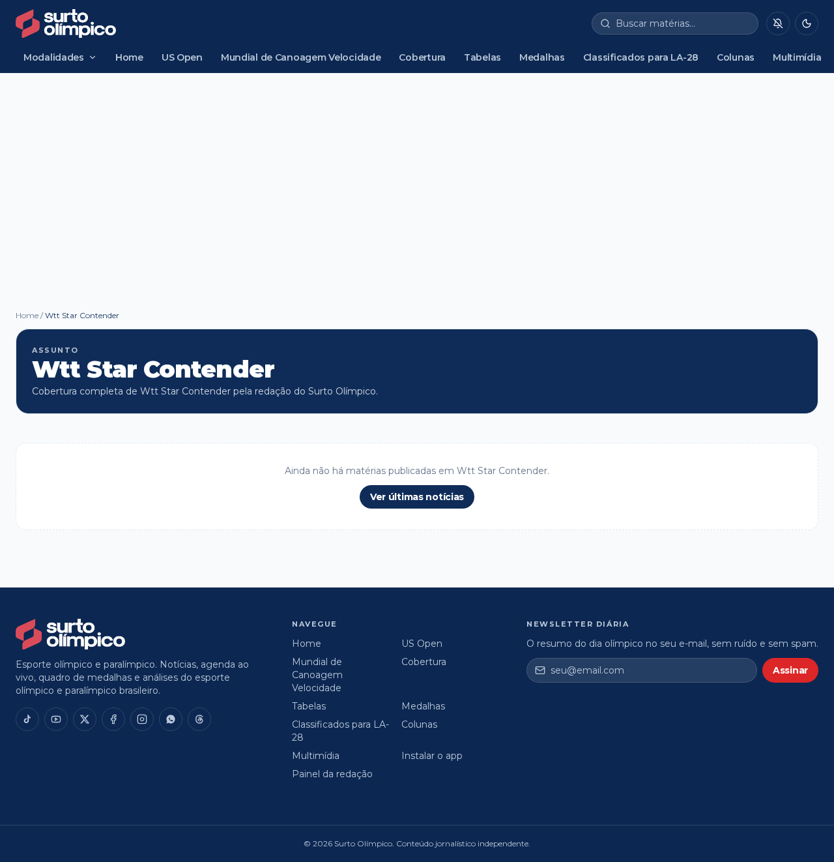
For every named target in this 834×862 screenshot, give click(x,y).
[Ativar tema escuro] (806, 23)
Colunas (736, 57)
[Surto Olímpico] (66, 23)
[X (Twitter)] (84, 719)
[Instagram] (142, 719)
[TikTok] (27, 719)
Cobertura (422, 57)
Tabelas (482, 57)
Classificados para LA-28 (640, 57)
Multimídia (797, 57)
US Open (182, 57)
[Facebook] (113, 719)
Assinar (790, 670)
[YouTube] (56, 719)
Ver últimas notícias (417, 497)
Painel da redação (332, 774)
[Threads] (199, 719)
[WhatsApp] (170, 719)
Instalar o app (432, 756)
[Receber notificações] (778, 23)
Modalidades (53, 57)
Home (129, 57)
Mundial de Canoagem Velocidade (301, 57)
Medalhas (542, 57)
